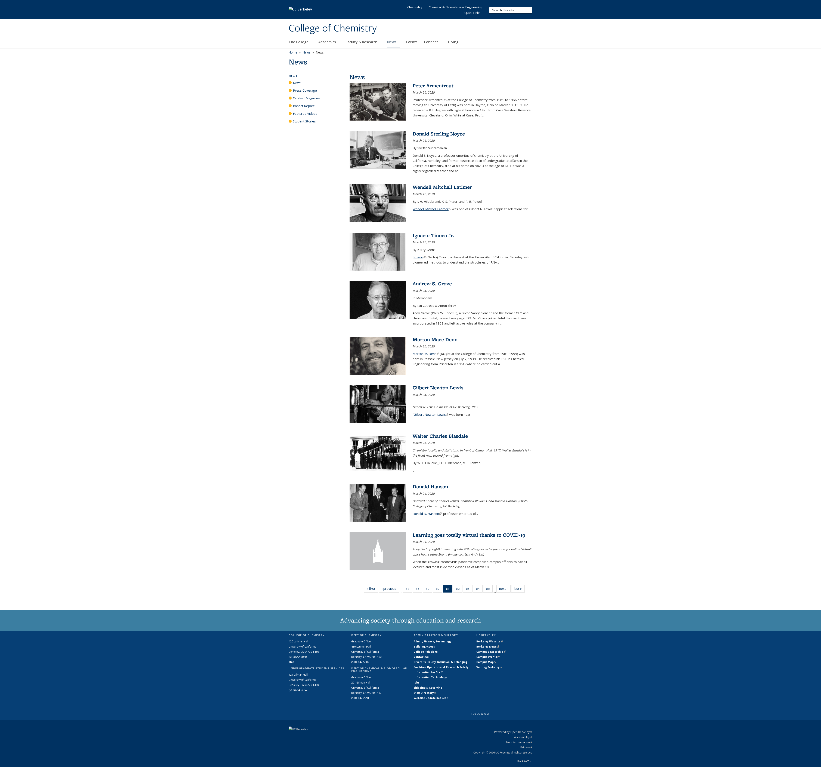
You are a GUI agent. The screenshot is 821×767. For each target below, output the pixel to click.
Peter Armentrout (433, 85)
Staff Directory (425, 693)
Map (291, 662)
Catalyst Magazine (306, 98)
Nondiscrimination (519, 742)
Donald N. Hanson (427, 513)
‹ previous (390, 588)
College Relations (426, 652)
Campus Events (488, 657)
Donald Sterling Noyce (439, 133)
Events (412, 42)
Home (293, 52)
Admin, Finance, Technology (432, 641)
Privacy (526, 747)
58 (419, 589)
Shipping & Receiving (428, 688)
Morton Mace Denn (435, 339)
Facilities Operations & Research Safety (441, 667)
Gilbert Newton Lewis (438, 387)
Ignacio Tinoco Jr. (433, 235)
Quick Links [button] (472, 12)
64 (479, 589)
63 (469, 589)
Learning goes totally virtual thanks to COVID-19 (469, 535)
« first (372, 588)
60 (439, 589)
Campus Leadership (491, 652)
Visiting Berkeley (489, 667)
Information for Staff (428, 672)
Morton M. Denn (426, 353)
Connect (431, 42)
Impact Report (304, 106)
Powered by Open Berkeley (513, 732)
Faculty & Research (362, 42)
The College (299, 42)
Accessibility (523, 737)
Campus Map (486, 662)
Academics (327, 42)
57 (409, 589)
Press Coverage (305, 90)
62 (459, 589)
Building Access (424, 646)
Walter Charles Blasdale (440, 436)
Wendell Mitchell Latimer (442, 187)
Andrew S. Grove (432, 283)
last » (519, 588)
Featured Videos (305, 113)
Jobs (416, 682)
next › (505, 588)
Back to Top (524, 761)
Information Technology (430, 677)
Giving (453, 42)
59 (429, 589)
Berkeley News (487, 646)
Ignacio (419, 257)
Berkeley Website (489, 641)
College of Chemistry (333, 28)
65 (489, 589)
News (392, 42)
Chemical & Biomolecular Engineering (456, 7)
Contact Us (421, 657)
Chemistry (414, 7)
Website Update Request (431, 698)
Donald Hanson (430, 486)
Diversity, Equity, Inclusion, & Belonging (440, 662)
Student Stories (304, 121)
